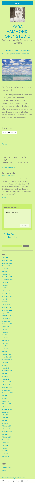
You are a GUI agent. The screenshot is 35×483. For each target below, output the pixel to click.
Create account (7, 467)
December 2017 (7, 387)
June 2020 (5, 346)
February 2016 (6, 426)
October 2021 (6, 321)
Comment (24, 225)
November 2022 (7, 310)
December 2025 (7, 260)
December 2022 (7, 307)
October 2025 (6, 266)
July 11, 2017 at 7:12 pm (8, 175)
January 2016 (6, 429)
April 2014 (5, 454)
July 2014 (5, 445)
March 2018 (5, 379)
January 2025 (6, 274)
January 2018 (6, 385)
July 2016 (5, 415)
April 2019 (5, 365)
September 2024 (7, 280)
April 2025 (5, 269)
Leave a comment (8, 167)
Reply (4, 198)
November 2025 (7, 263)
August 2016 (5, 412)
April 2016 (5, 423)
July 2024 (5, 282)
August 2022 (5, 313)
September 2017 (7, 393)
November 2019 (7, 360)
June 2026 (5, 257)
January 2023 (6, 304)
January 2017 (6, 407)
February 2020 (6, 354)
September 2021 (7, 324)
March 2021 (5, 340)
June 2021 (5, 332)
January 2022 (6, 318)
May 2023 (5, 299)
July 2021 (5, 329)
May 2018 (5, 374)
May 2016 (5, 420)
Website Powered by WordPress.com (13, 478)
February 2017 (6, 404)
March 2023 (5, 302)
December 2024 (7, 277)
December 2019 (7, 357)
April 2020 (5, 349)
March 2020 (5, 351)
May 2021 (5, 335)
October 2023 (6, 293)
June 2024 (5, 285)
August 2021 (5, 326)
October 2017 (6, 390)
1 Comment (25, 54)
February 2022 (6, 315)
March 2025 (5, 271)
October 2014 (6, 440)
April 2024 (5, 288)
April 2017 (5, 398)
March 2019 (5, 368)
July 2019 (5, 362)
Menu (17, 3)
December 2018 (7, 371)
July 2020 (5, 343)
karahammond (15, 54)
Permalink (6, 144)
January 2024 (6, 291)
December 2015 (7, 432)
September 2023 (7, 296)
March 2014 (5, 456)
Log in (4, 470)
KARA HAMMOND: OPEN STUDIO (17, 31)
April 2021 (5, 338)
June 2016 (5, 418)
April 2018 (5, 376)
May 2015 (5, 434)
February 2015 (6, 437)
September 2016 (7, 409)
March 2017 (5, 401)
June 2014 (5, 448)
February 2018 (6, 382)
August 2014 (5, 443)
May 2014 (5, 451)
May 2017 (5, 396)
